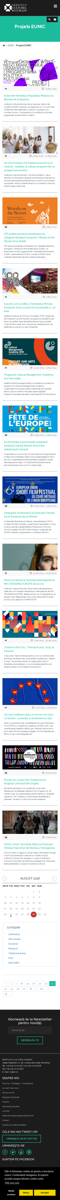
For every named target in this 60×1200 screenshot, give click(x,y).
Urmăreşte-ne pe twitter (21, 1139)
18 (21, 983)
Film (10, 958)
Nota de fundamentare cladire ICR (17, 1116)
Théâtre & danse (17, 953)
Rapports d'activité (10, 1097)
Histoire (5, 1102)
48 (41, 989)
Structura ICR (8, 1092)
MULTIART (14, 963)
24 (5, 989)
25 (11, 989)
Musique (13, 948)
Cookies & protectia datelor (14, 1125)
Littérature (14, 934)
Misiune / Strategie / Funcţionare (17, 1083)
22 (46, 983)
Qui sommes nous (10, 1088)
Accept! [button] (45, 1192)
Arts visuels (14, 939)
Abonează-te (30, 1040)
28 (30, 989)
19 (27, 983)
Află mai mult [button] (12, 1183)
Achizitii (6, 1111)
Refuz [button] (26, 1192)
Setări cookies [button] (11, 1193)
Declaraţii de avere (10, 1106)
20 (33, 983)
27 (24, 989)
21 (40, 983)
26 (18, 989)
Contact (5, 1120)
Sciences (13, 944)
